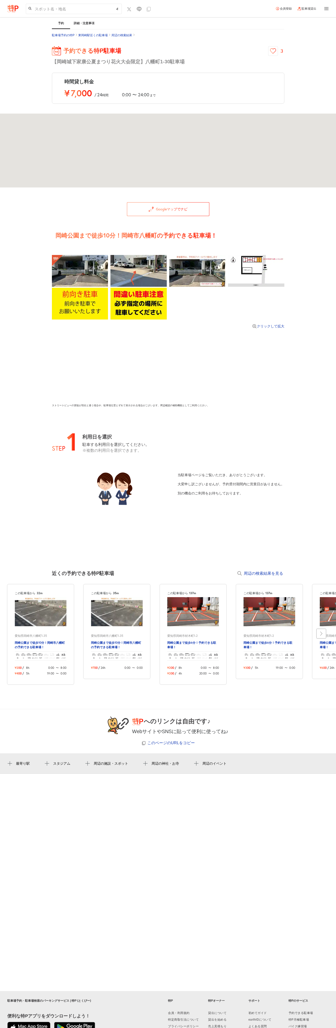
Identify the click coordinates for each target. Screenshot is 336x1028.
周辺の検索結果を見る (263, 573)
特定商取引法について (183, 1019)
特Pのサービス (298, 1000)
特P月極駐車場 (299, 1019)
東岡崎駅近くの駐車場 (93, 35)
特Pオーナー (216, 1000)
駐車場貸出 (309, 8)
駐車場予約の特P (63, 35)
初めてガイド (257, 1013)
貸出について (217, 1013)
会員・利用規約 (179, 1013)
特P (170, 1000)
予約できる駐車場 (301, 1013)
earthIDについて (260, 1019)
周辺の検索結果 (121, 35)
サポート (254, 1000)
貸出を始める (217, 1019)
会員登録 (286, 8)
